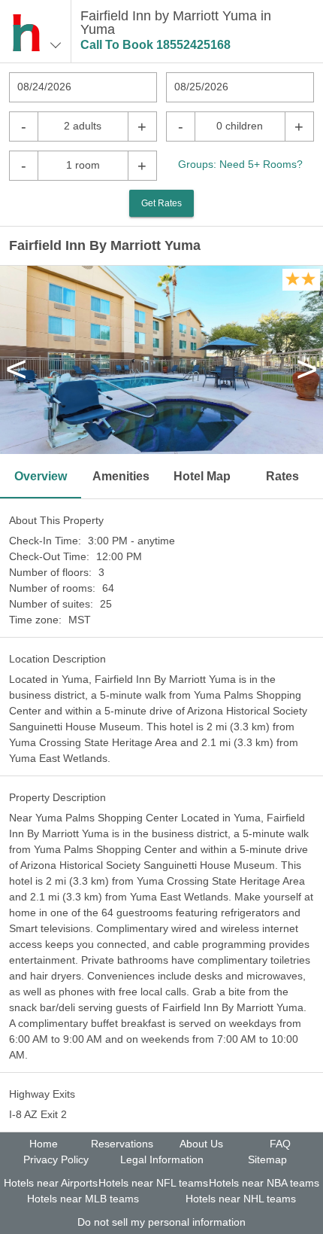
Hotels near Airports (51, 1183)
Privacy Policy (56, 1159)
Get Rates (161, 203)
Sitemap (267, 1159)
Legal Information (162, 1159)
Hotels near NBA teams (264, 1183)
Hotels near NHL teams (241, 1199)
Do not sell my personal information (161, 1222)
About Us (201, 1144)
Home (43, 1144)
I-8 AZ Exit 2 (38, 1114)
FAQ (280, 1144)
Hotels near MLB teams (83, 1199)
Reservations (122, 1144)
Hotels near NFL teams (153, 1183)
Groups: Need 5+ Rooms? (240, 164)
